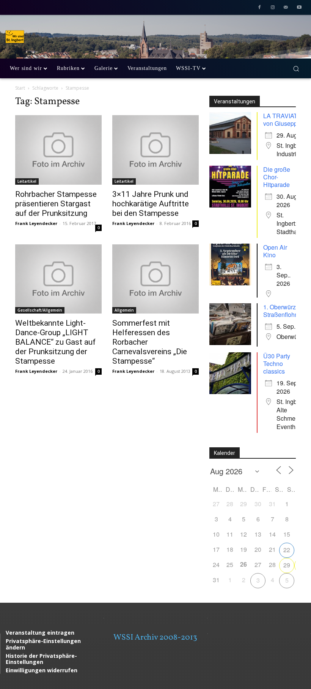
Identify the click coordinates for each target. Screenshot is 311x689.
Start (20, 88)
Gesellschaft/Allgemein (39, 310)
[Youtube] (299, 8)
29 (286, 565)
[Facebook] (259, 8)
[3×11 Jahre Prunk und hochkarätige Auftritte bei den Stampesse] (155, 149)
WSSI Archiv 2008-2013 (155, 637)
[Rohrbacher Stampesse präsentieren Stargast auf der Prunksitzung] (58, 149)
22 (286, 549)
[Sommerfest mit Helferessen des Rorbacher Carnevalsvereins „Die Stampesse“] (155, 279)
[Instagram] (273, 8)
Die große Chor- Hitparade (276, 177)
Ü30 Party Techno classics (276, 363)
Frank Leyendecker (36, 223)
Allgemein (124, 310)
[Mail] (285, 8)
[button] (296, 68)
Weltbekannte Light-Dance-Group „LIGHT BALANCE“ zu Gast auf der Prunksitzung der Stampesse (55, 342)
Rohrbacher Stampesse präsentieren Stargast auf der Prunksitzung (56, 204)
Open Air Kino (275, 251)
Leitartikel (26, 181)
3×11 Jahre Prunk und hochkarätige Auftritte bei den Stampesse (150, 204)
